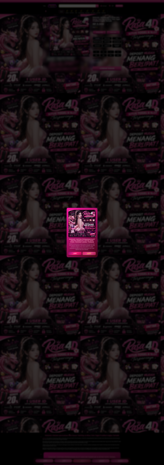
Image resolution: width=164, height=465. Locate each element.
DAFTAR (89, 253)
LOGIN (74, 253)
